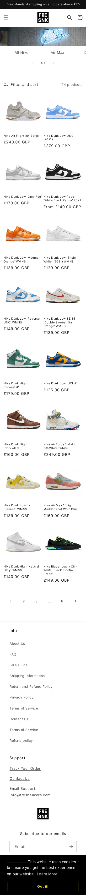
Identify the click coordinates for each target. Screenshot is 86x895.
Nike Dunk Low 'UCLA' (60, 383)
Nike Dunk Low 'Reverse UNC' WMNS (22, 320)
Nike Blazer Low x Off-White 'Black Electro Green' (60, 570)
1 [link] (11, 601)
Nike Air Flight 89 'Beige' (22, 135)
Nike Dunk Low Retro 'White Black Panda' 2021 (62, 198)
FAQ (13, 654)
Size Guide (19, 665)
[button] (6, 17)
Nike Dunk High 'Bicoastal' (15, 385)
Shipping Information (27, 676)
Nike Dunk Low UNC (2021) (58, 137)
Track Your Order (25, 768)
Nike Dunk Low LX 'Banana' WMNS (17, 507)
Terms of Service (24, 708)
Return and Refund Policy (31, 686)
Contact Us (19, 719)
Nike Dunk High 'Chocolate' (15, 446)
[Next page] (75, 601)
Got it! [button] (42, 886)
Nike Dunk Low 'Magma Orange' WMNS (21, 259)
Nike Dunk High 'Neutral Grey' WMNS (21, 568)
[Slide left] (32, 63)
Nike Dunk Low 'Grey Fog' (23, 196)
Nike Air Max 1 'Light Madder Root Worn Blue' (61, 507)
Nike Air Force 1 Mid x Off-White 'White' (59, 446)
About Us (17, 643)
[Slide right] (53, 63)
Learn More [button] (47, 874)
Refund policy (21, 740)
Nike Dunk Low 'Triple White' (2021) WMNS (59, 259)
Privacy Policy (21, 697)
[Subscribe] (71, 846)
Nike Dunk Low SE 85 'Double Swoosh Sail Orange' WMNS (59, 322)
